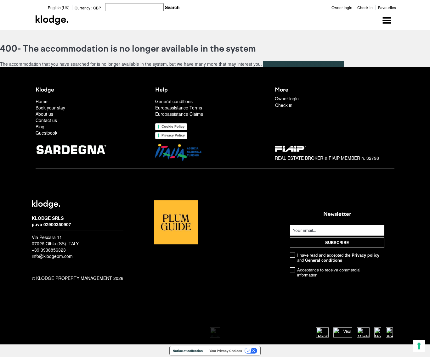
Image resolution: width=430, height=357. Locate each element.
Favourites (387, 7)
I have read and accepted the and (338, 258)
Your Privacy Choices (225, 351)
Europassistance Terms (178, 107)
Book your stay (50, 107)
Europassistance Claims (179, 114)
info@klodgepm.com (52, 256)
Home (42, 101)
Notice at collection (188, 351)
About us (44, 114)
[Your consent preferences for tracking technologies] (419, 346)
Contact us (46, 120)
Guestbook (46, 133)
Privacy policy (365, 255)
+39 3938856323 (49, 250)
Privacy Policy (173, 135)
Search (172, 7)
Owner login (341, 7)
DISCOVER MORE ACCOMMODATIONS (303, 64)
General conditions (174, 101)
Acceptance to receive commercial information (328, 272)
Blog (40, 126)
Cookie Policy (172, 126)
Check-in (365, 7)
